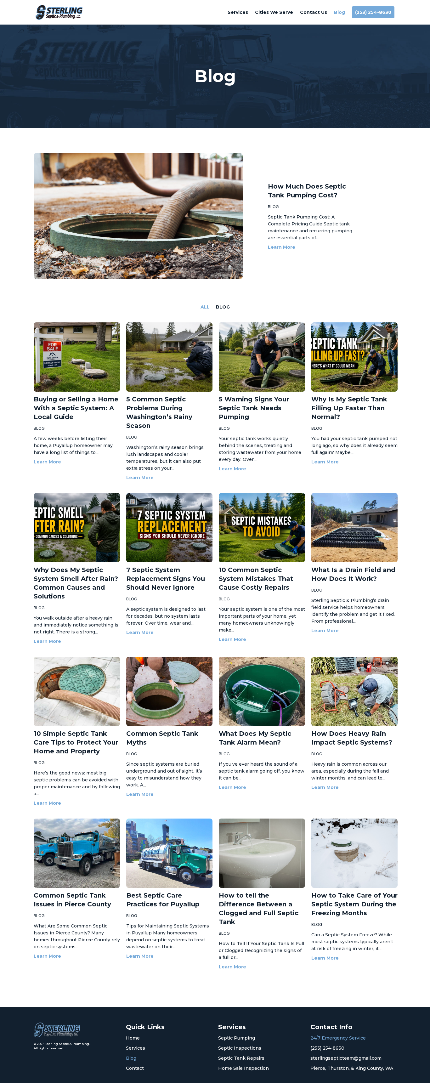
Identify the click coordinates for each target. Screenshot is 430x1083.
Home (133, 1038)
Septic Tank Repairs (241, 1058)
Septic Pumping (236, 1038)
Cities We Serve (274, 12)
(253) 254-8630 (373, 12)
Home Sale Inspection (243, 1068)
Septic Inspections (239, 1048)
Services (238, 12)
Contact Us (313, 12)
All (205, 307)
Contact (135, 1068)
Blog (339, 12)
